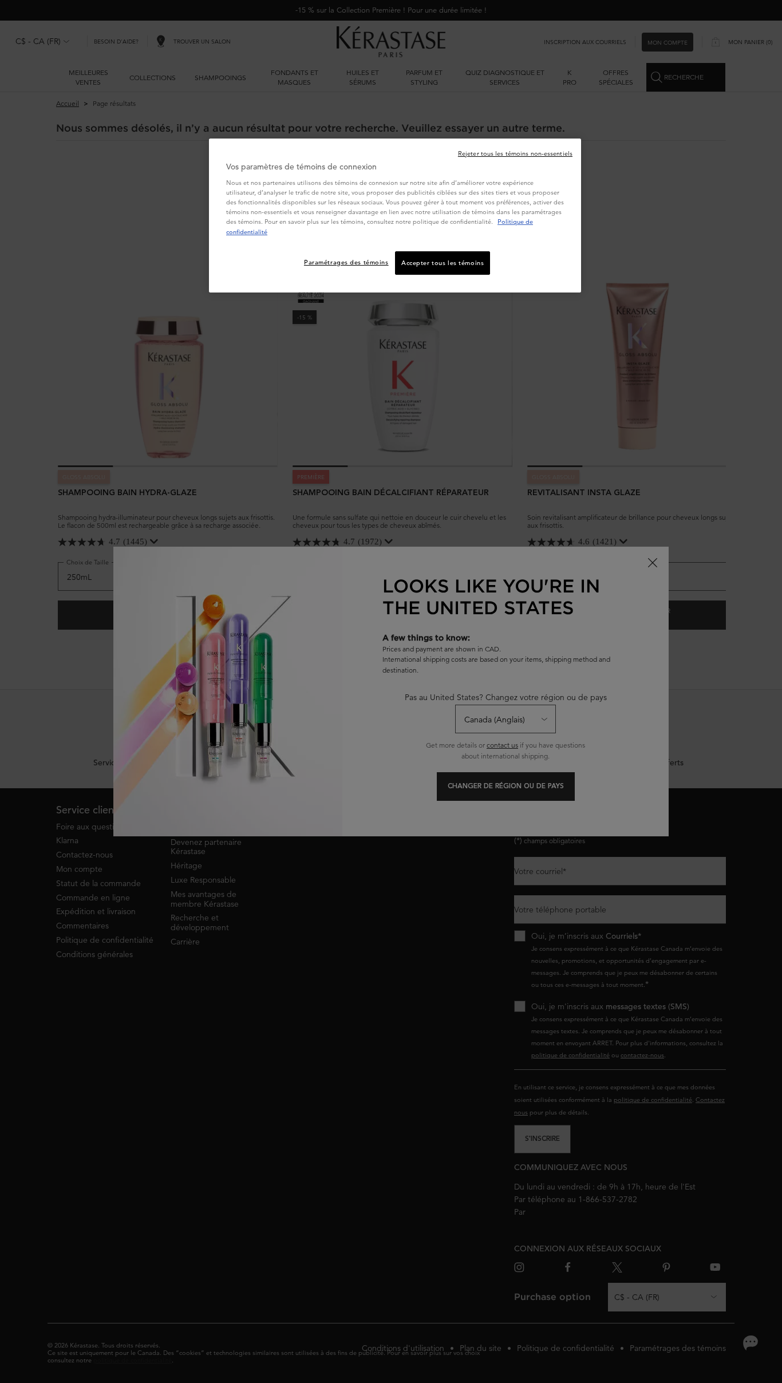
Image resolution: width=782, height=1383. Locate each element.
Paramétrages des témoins (346, 262)
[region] (395, 216)
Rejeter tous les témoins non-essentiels (515, 153)
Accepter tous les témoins (442, 263)
